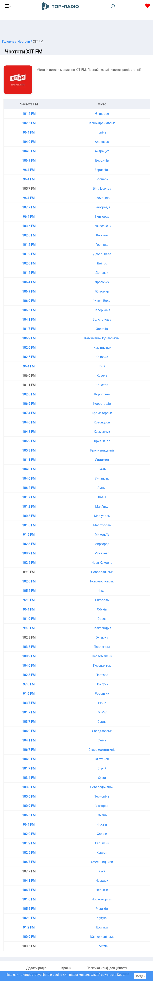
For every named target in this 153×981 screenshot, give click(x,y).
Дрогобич (102, 282)
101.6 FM (29, 525)
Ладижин (102, 460)
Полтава (102, 675)
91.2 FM (29, 927)
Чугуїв (102, 918)
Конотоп (102, 385)
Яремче (102, 946)
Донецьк (101, 273)
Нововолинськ (102, 572)
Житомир (102, 291)
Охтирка (102, 637)
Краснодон (102, 422)
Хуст (102, 871)
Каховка (102, 357)
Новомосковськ (102, 581)
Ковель (102, 375)
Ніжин (101, 591)
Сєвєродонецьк (102, 787)
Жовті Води (102, 301)
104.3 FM (29, 432)
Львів (102, 497)
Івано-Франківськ (102, 123)
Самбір (102, 712)
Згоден (140, 976)
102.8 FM (29, 394)
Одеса (102, 619)
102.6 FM (29, 123)
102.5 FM (29, 357)
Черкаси (102, 881)
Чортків (102, 909)
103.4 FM (29, 778)
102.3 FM (29, 544)
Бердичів (102, 160)
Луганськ (102, 478)
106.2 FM (29, 338)
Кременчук (102, 432)
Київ (102, 366)
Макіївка (102, 506)
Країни (66, 968)
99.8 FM (29, 628)
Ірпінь (102, 132)
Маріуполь (102, 516)
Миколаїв (102, 534)
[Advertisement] (76, 30)
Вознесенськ (101, 226)
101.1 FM (29, 460)
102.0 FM (29, 263)
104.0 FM (29, 142)
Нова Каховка (101, 563)
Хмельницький (102, 862)
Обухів (102, 609)
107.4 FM (29, 413)
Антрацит (102, 151)
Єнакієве (102, 114)
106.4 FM (29, 282)
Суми (102, 778)
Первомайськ (102, 656)
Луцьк (102, 488)
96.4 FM (29, 132)
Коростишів (102, 404)
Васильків (102, 198)
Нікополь (102, 600)
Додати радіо (36, 968)
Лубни (102, 469)
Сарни (102, 722)
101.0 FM (29, 619)
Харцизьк (102, 843)
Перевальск (102, 665)
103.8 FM (29, 647)
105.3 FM (29, 450)
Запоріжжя (102, 310)
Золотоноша (102, 319)
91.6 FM (29, 693)
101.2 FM (29, 114)
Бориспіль (102, 170)
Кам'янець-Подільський (102, 338)
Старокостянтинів (102, 750)
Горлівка (102, 245)
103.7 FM (29, 703)
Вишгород (101, 216)
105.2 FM (29, 591)
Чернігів (102, 890)
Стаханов (102, 759)
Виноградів (101, 207)
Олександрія (101, 628)
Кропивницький (102, 450)
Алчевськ (102, 142)
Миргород (101, 544)
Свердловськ (102, 731)
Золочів (102, 329)
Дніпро (102, 263)
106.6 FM (29, 310)
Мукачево (101, 553)
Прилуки (102, 684)
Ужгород (101, 806)
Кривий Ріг (102, 441)
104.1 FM (29, 319)
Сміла (102, 740)
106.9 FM (29, 160)
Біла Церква (102, 188)
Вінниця (102, 235)
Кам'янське (102, 347)
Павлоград (102, 647)
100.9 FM (29, 553)
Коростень (102, 394)
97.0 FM (29, 684)
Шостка (102, 927)
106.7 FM (29, 750)
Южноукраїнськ (102, 937)
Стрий (101, 768)
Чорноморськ (102, 899)
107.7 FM (29, 207)
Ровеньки (102, 693)
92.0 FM (29, 600)
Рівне (102, 703)
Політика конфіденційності (106, 968)
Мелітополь (102, 525)
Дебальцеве (102, 254)
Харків (102, 834)
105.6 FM (29, 796)
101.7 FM (29, 329)
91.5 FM (29, 534)
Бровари (102, 179)
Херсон (102, 852)
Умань (102, 815)
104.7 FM (29, 890)
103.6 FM (29, 226)
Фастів (102, 824)
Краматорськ (102, 413)
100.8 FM (29, 516)
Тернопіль (101, 796)
